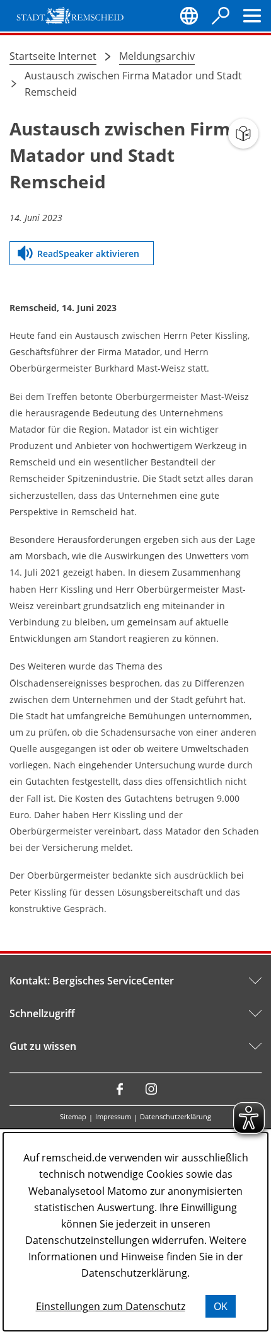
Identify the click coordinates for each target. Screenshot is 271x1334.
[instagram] (151, 1089)
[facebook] (120, 1089)
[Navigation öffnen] (252, 15)
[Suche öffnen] (220, 15)
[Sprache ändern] (189, 15)
